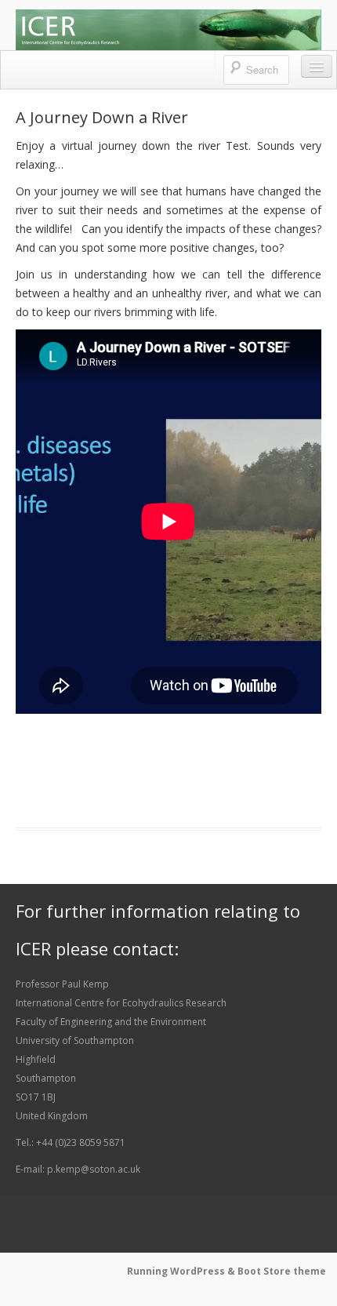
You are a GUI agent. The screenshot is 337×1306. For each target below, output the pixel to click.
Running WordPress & (182, 1271)
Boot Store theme (281, 1271)
